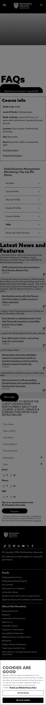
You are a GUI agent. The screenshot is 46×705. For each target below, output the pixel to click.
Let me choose (23, 693)
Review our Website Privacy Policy (23, 688)
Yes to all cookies (23, 700)
